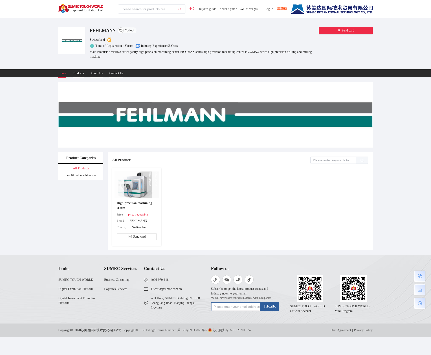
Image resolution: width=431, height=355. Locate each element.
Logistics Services (115, 289)
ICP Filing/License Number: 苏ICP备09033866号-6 (174, 330)
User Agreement (341, 330)
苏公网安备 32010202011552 (232, 330)
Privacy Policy (363, 330)
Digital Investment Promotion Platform (77, 301)
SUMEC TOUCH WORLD (75, 279)
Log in (269, 9)
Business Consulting (117, 279)
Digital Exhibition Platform (76, 289)
